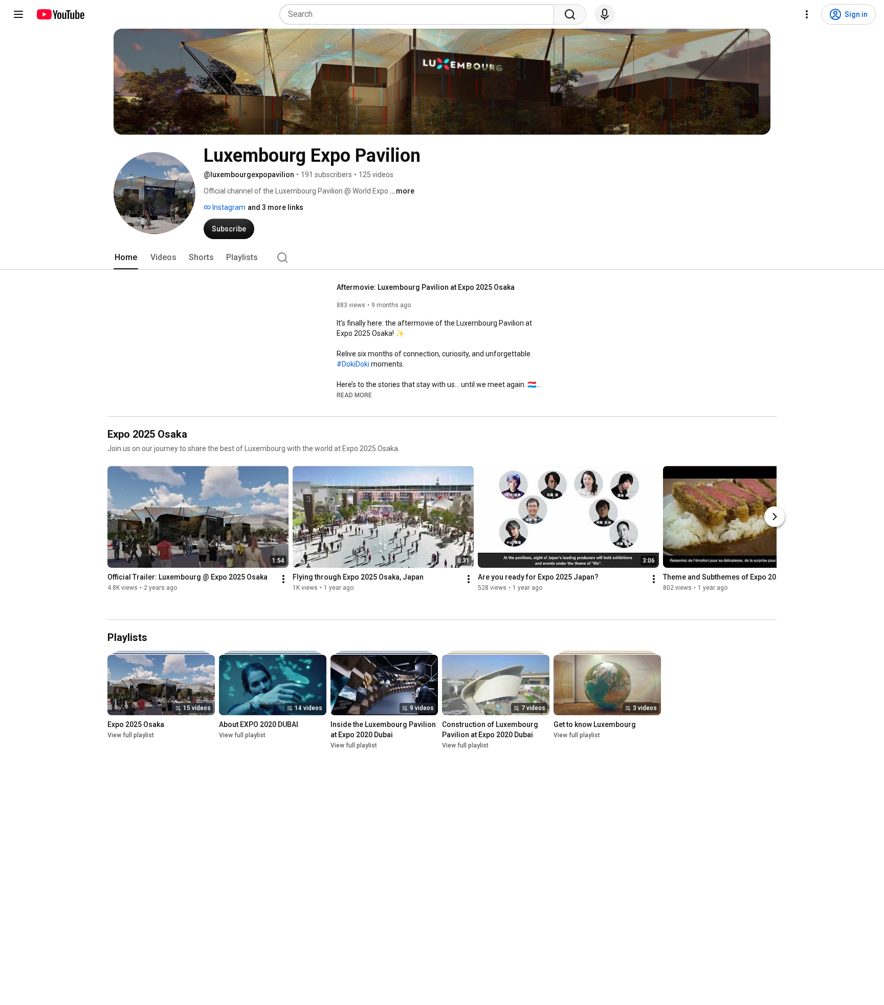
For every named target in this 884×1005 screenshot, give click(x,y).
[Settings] (807, 14)
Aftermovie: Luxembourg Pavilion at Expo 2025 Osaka (426, 287)
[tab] (126, 257)
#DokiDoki (353, 364)
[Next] (774, 516)
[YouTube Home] (60, 14)
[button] (354, 395)
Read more (354, 395)
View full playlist (130, 735)
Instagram (228, 207)
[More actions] (283, 579)
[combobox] (419, 14)
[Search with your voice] (604, 14)
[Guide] (18, 14)
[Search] (570, 14)
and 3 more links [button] (275, 207)
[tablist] (442, 257)
